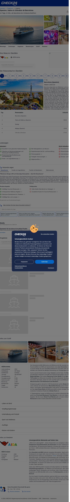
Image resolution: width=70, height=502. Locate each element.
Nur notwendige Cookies (47, 234)
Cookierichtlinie (19, 268)
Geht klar (44, 262)
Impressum (51, 268)
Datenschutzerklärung (21, 266)
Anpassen (24, 262)
